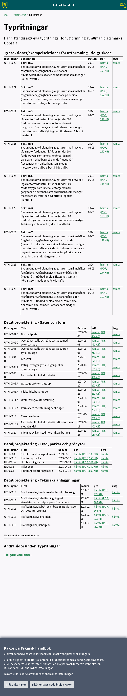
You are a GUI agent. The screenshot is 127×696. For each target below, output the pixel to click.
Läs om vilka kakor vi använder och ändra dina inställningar (38, 674)
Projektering (19, 14)
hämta (116, 63)
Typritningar (35, 14)
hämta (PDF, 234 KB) (104, 180)
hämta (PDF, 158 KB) (104, 236)
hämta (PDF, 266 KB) (104, 293)
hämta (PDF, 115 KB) (104, 212)
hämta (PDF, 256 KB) (104, 67)
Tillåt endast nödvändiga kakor (52, 684)
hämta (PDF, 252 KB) (104, 91)
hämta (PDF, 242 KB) (104, 148)
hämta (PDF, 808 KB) (86, 471)
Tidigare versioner (17, 555)
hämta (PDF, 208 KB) (86, 454)
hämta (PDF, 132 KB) (86, 466)
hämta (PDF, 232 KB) (104, 115)
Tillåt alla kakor (16, 684)
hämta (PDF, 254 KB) (104, 268)
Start (6, 14)
